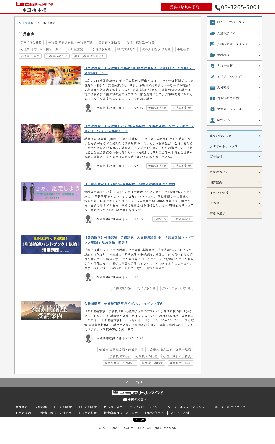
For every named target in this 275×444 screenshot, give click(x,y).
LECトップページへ (231, 22)
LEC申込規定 (88, 413)
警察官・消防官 (109, 42)
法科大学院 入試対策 (156, 49)
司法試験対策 (126, 49)
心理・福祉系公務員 (140, 42)
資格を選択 (217, 213)
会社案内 (22, 407)
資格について (219, 172)
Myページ (224, 120)
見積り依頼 (225, 65)
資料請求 (223, 55)
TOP (137, 382)
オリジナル (229, 76)
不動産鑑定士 (77, 49)
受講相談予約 (226, 33)
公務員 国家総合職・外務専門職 (70, 42)
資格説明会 (232, 44)
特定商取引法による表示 (121, 413)
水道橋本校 (26, 23)
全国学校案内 (137, 399)
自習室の (228, 98)
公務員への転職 (57, 56)
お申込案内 (23, 413)
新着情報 (216, 156)
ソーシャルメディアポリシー (188, 407)
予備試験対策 (101, 49)
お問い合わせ (154, 413)
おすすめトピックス (224, 146)
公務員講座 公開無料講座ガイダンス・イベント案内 (124, 303)
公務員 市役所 (30, 56)
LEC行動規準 (88, 407)
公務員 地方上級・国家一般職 (41, 49)
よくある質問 (180, 413)
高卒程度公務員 (31, 42)
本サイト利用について (230, 407)
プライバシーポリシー (145, 407)
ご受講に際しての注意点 (55, 413)
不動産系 (183, 49)
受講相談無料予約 (184, 7)
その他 (214, 203)
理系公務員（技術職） (89, 56)
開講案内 (216, 182)
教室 (229, 109)
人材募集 (223, 87)
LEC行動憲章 (63, 407)
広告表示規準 (113, 407)
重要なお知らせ (221, 136)
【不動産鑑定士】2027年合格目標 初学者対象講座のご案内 (129, 184)
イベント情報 (219, 193)
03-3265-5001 (240, 7)
